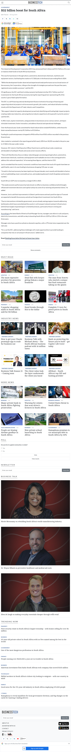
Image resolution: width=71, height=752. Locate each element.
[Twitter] (6, 18)
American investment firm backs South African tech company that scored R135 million (34, 668)
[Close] (69, 744)
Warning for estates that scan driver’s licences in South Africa (35, 405)
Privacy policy (7, 731)
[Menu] (2, 3)
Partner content (7, 336)
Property (4, 304)
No (4, 451)
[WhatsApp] (13, 18)
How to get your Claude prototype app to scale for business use (11, 341)
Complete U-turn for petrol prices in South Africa (58, 309)
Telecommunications (8, 427)
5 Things (3, 693)
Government (5, 7)
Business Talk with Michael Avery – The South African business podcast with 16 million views (35, 344)
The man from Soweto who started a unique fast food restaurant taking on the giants (58, 281)
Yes (4, 448)
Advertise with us (8, 726)
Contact (5, 728)
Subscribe (66, 245)
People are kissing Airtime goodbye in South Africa (9, 432)
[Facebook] (2, 18)
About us (5, 723)
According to (5, 213)
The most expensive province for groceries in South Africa (11, 280)
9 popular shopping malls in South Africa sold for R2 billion (10, 309)
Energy (27, 275)
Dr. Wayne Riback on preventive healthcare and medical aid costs (26, 568)
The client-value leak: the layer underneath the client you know (34, 373)
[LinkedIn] (10, 18)
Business (27, 427)
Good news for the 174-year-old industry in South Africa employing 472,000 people (33, 687)
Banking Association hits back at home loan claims (22, 238)
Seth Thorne (4, 14)
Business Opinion (54, 400)
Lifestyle (4, 275)
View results (35, 459)
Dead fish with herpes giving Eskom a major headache (34, 280)
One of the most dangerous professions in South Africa (22, 650)
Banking (4, 400)
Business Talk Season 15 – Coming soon (12, 372)
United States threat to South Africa (58, 404)
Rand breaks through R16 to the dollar (34, 308)
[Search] (69, 2)
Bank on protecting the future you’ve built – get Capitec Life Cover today (59, 342)
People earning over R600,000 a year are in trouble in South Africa (27, 659)
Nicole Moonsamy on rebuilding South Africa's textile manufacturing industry (31, 521)
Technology (5, 674)
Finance (27, 304)
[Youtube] (18, 738)
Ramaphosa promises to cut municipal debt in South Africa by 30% (59, 432)
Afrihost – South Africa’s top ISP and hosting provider (57, 373)
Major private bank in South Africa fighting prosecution (11, 405)
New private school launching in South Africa (33, 432)
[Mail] (17, 18)
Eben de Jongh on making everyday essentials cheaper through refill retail (30, 614)
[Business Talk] (23, 738)
